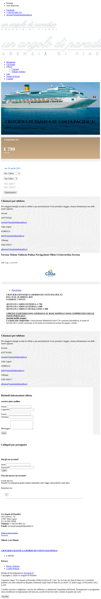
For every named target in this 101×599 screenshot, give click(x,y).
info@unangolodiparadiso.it (12, 236)
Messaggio (5, 428)
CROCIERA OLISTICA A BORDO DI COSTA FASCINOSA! (29, 550)
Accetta (5, 597)
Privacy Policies (13, 566)
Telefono (4, 417)
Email (3, 414)
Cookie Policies (12, 568)
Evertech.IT (29, 573)
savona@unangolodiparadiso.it (14, 222)
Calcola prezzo (10, 192)
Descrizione (16, 290)
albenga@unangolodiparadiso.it (14, 249)
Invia (4, 433)
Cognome (5, 409)
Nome (3, 407)
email (3, 465)
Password (5, 467)
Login (4, 470)
